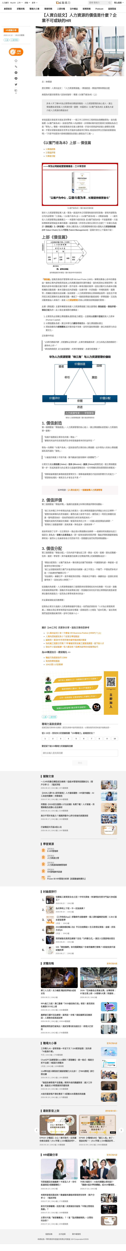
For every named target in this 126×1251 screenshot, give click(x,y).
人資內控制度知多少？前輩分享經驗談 (62, 636)
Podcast (99, 9)
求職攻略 (21, 9)
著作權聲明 (76, 1234)
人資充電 (61, 9)
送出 (80, 763)
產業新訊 (8, 9)
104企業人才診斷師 (54, 664)
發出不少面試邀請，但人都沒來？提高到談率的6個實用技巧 (72, 647)
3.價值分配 (50, 156)
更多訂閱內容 (112, 963)
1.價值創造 (50, 149)
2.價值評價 (50, 153)
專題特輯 (48, 9)
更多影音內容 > (111, 1111)
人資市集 (14, 40)
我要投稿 (48, 1234)
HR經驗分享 (11, 30)
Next (121, 1130)
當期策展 (112, 9)
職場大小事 (34, 9)
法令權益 (74, 9)
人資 (6, 40)
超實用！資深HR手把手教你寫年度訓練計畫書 (66, 640)
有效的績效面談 (53, 661)
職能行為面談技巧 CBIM (56, 658)
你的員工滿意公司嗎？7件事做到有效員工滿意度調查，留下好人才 (75, 643)
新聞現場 (87, 9)
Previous (36, 1130)
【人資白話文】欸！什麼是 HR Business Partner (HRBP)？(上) (73, 633)
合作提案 (62, 1234)
